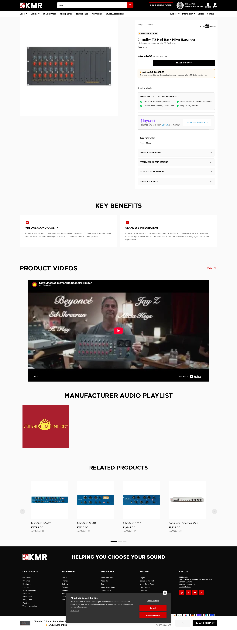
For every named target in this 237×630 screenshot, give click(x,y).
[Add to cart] (65, 516)
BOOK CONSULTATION (161, 5)
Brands (34, 14)
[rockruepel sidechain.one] (187, 500)
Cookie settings (153, 601)
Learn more (74, 610)
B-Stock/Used (49, 14)
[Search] (130, 5)
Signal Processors (29, 590)
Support (65, 590)
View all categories (29, 606)
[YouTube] (195, 592)
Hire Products (106, 590)
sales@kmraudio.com (187, 584)
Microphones (66, 14)
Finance (65, 581)
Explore (173, 14)
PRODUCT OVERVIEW (150, 152)
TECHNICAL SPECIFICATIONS (154, 162)
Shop (22, 14)
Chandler (150, 24)
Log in (142, 578)
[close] (165, 593)
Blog (102, 584)
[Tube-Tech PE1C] (141, 500)
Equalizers (26, 584)
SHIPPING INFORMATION (152, 172)
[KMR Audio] (31, 5)
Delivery (65, 584)
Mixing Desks (27, 600)
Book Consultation (108, 578)
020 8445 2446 (194, 6)
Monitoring (97, 14)
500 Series (26, 578)
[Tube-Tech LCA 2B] (49, 500)
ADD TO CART (207, 623)
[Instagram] (181, 592)
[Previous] (22, 511)
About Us (104, 581)
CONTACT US (190, 4)
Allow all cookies (153, 615)
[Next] (214, 511)
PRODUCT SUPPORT (150, 181)
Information (187, 14)
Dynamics (26, 581)
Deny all (153, 608)
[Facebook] (188, 592)
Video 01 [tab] (211, 268)
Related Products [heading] (118, 468)
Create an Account (147, 581)
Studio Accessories (115, 14)
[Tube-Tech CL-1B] (95, 500)
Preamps (25, 587)
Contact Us (144, 590)
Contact (210, 14)
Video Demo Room (108, 587)
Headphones (82, 14)
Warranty (65, 587)
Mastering (26, 594)
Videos (201, 14)
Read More (142, 47)
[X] (201, 592)
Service (64, 578)
